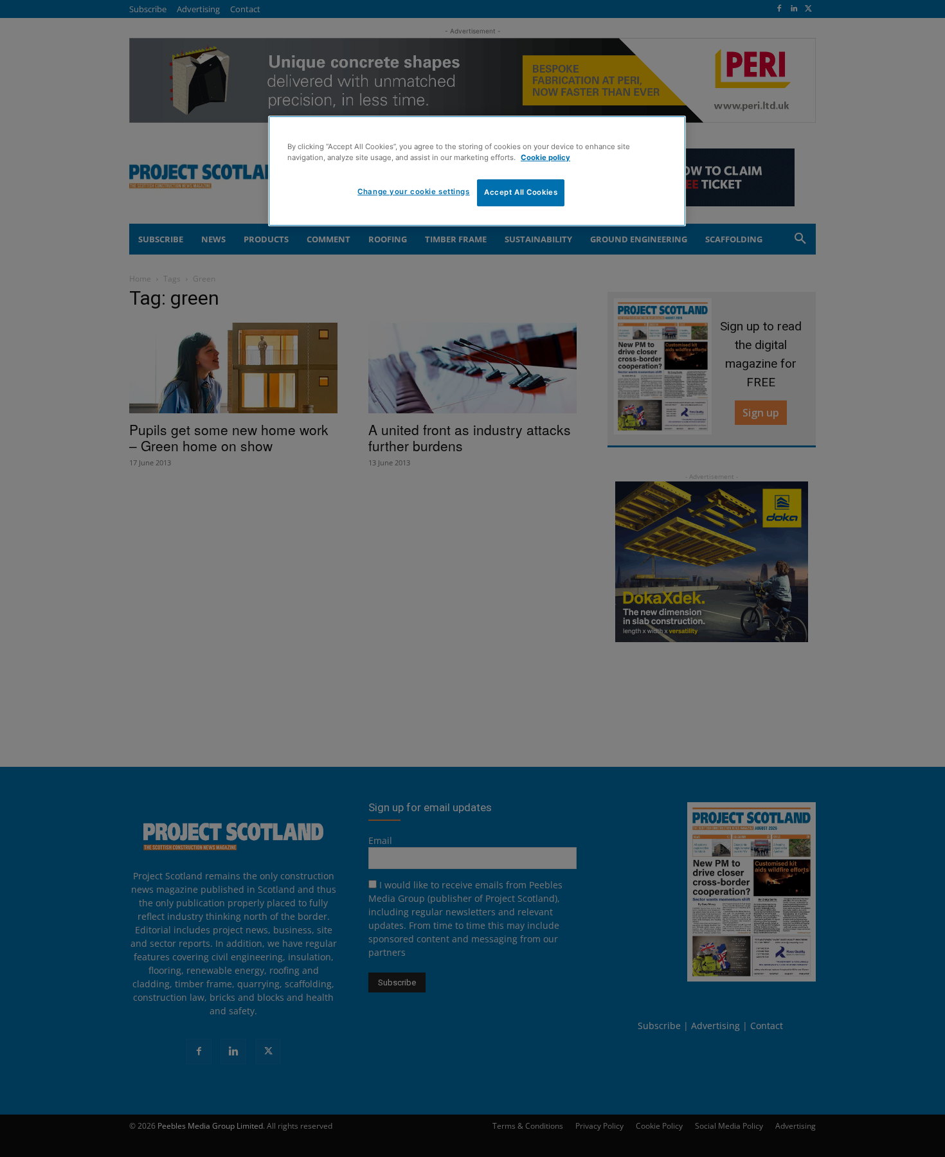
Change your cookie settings (413, 191)
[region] (477, 171)
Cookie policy (545, 157)
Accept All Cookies (520, 192)
